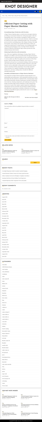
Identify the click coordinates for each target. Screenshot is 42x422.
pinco (3, 354)
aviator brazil (5, 288)
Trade (3, 383)
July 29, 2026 (24, 407)
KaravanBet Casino (6, 331)
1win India (4, 264)
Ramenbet (4, 362)
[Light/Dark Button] (36, 11)
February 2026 (5, 211)
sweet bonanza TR (6, 378)
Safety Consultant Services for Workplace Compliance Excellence (15, 175)
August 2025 (4, 225)
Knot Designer (21, 6)
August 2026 (4, 197)
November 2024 (5, 247)
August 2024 (4, 254)
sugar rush (4, 373)
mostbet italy (5, 345)
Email (5, 127)
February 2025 (5, 239)
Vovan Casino (5, 385)
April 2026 (4, 206)
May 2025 (4, 232)
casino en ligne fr (5, 312)
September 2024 (5, 251)
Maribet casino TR (6, 340)
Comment (6, 108)
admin (6, 28)
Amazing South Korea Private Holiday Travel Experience (14, 178)
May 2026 (4, 204)
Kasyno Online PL (6, 333)
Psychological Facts (6, 357)
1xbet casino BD (5, 278)
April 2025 (4, 235)
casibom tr (4, 307)
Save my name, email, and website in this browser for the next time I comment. (20, 136)
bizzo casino (4, 297)
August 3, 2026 (25, 153)
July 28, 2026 (5, 415)
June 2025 (4, 230)
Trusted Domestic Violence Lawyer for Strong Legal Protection (30, 151)
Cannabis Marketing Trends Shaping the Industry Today (29, 414)
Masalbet (4, 343)
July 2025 (4, 228)
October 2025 (5, 220)
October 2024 (5, 249)
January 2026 (5, 213)
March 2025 (4, 237)
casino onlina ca (5, 314)
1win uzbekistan (5, 271)
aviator (3, 286)
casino (3, 309)
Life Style (4, 338)
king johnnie (4, 335)
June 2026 (4, 201)
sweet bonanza (5, 376)
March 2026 (4, 209)
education (4, 324)
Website (6, 131)
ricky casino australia (6, 364)
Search (5, 159)
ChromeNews (24, 420)
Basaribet (4, 293)
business (4, 305)
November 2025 (5, 218)
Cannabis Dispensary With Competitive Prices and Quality (14, 180)
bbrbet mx (4, 295)
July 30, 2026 (5, 407)
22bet (3, 281)
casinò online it (5, 319)
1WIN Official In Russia (7, 267)
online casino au (5, 350)
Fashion (3, 326)
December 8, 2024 (12, 28)
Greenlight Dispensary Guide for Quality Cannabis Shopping (9, 151)
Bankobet (4, 290)
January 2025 (5, 242)
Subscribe (40, 11)
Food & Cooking (5, 328)
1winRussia (4, 274)
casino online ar (5, 316)
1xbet (3, 276)
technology (4, 381)
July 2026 (4, 199)
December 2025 (5, 216)
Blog (5, 21)
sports (3, 371)
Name (6, 123)
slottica (3, 369)
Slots (3, 366)
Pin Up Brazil (5, 352)
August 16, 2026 (6, 153)
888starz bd (4, 283)
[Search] (38, 11)
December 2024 (5, 244)
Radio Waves (4, 359)
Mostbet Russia (5, 347)
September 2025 (5, 223)
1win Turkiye (5, 269)
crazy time (4, 321)
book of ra (4, 302)
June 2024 (4, 256)
